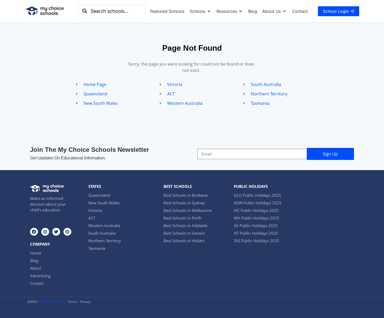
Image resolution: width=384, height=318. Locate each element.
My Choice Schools (51, 301)
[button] (200, 11)
